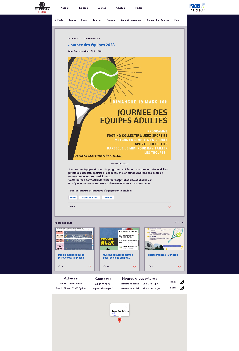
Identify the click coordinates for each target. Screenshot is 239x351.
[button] (83, 8)
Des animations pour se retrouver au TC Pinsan (71, 256)
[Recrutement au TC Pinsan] (164, 239)
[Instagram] (181, 281)
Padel (84, 20)
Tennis (72, 20)
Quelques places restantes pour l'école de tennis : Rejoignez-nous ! (118, 256)
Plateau (110, 20)
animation (107, 197)
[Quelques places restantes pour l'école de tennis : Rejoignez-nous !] (119, 239)
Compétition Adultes (158, 20)
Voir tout (180, 222)
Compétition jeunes (130, 20)
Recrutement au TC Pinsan (163, 254)
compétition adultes (89, 197)
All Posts (58, 20)
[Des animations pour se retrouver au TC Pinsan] (74, 239)
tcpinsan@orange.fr (103, 288)
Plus (176, 20)
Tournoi (97, 20)
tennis (73, 197)
